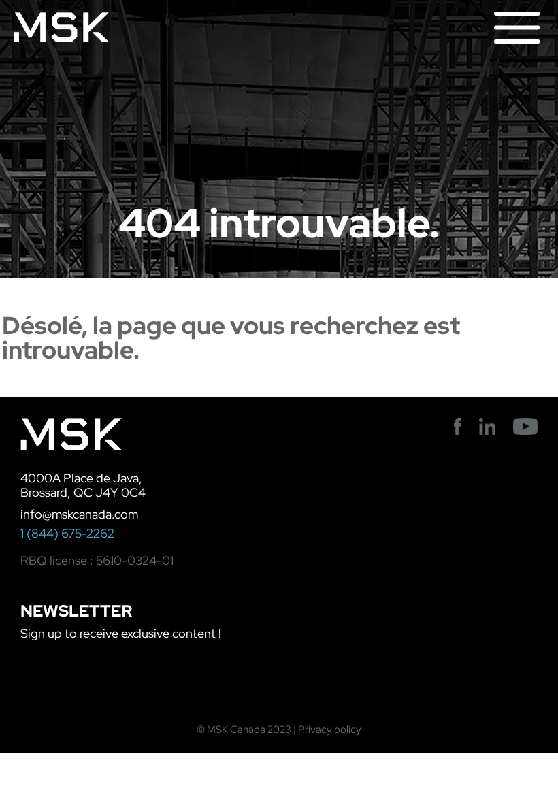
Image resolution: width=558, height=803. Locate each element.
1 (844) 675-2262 (67, 533)
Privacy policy (329, 729)
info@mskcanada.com (79, 514)
